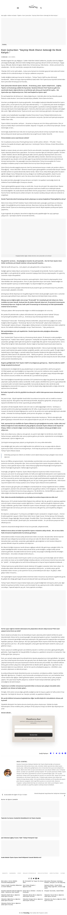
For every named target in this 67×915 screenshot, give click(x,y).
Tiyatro (19, 15)
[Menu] (18, 8)
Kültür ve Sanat (12, 15)
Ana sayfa (4, 15)
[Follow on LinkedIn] (36, 878)
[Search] (41, 8)
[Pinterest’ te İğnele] (62, 753)
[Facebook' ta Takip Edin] (29, 878)
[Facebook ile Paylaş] (53, 753)
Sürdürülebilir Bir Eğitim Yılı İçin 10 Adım (15, 795)
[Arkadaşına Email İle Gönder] (59, 753)
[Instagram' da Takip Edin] (31, 878)
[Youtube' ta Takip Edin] (38, 878)
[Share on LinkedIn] (65, 753)
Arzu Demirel (11, 57)
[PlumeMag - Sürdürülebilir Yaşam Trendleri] (33, 6)
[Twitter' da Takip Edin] (33, 878)
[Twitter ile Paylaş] (56, 753)
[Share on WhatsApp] (50, 753)
